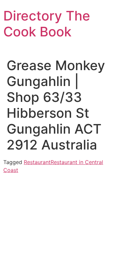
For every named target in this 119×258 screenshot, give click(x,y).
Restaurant (37, 162)
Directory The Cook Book (46, 24)
